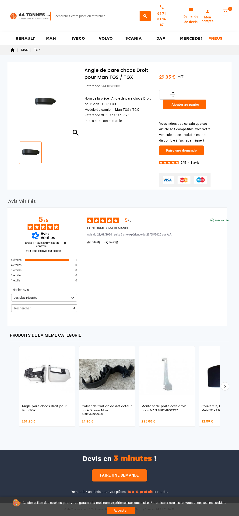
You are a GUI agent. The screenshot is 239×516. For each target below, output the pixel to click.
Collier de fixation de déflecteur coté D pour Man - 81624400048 (107, 410)
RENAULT (25, 38)
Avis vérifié (221, 220)
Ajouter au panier (185, 104)
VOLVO (106, 38)
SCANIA (133, 38)
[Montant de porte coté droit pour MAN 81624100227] (167, 374)
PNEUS (215, 38)
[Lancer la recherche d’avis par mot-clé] (74, 308)
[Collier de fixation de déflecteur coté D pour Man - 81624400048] (107, 374)
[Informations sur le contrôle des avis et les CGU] (65, 243)
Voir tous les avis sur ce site (43, 251)
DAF (160, 38)
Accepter (121, 510)
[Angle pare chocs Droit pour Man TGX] (47, 374)
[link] (191, 16)
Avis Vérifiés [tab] (22, 201)
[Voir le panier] (225, 13)
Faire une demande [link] (181, 150)
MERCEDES (191, 38)
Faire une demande (119, 475)
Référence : (93, 86)
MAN (51, 38)
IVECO (78, 38)
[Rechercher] (145, 16)
